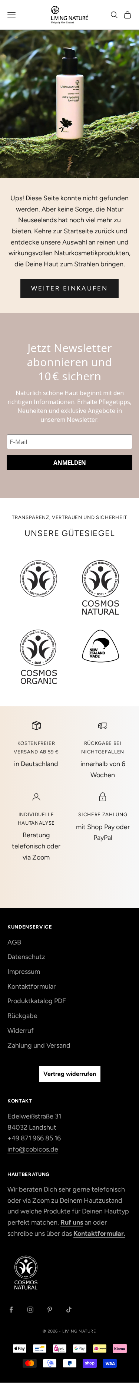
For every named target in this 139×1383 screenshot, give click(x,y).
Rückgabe (22, 1016)
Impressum (23, 972)
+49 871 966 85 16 (34, 1138)
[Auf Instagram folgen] (30, 1309)
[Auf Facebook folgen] (11, 1309)
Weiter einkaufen (69, 288)
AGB (14, 942)
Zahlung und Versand (38, 1045)
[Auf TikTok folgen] (69, 1309)
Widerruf (20, 1030)
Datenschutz (26, 957)
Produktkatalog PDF (36, 1001)
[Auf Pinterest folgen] (49, 1309)
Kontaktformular (31, 986)
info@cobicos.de (32, 1149)
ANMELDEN (69, 463)
